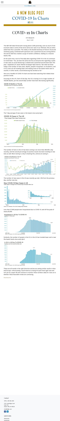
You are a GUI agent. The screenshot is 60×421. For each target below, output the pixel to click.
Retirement (6, 418)
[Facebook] (5, 412)
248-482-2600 (10, 401)
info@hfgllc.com (8, 409)
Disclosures (7, 277)
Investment (6, 420)
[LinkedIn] (8, 412)
